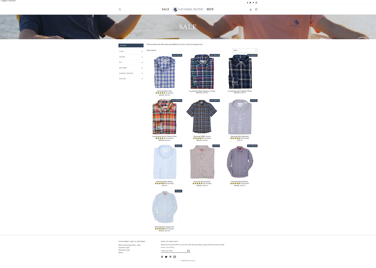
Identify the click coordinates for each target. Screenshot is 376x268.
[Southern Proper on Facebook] (162, 257)
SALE (165, 9)
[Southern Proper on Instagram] (174, 257)
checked (123, 45)
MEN (210, 9)
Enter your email (168, 247)
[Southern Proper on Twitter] (166, 257)
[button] (164, 88)
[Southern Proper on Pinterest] (170, 257)
